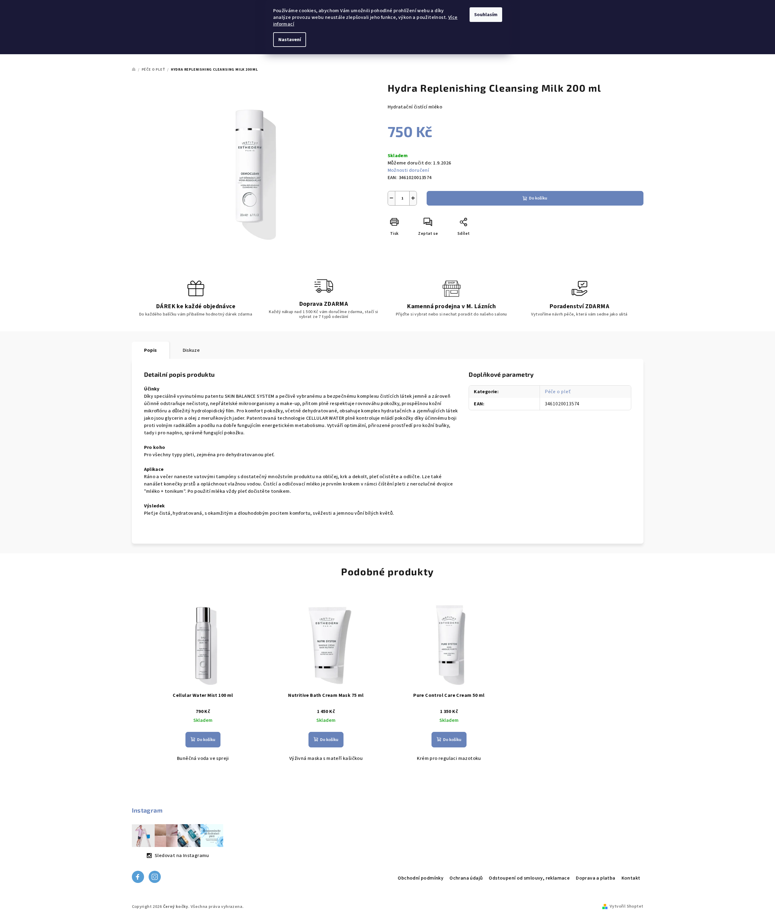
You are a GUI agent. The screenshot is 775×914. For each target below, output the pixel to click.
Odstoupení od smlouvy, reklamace (529, 878)
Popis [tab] (150, 350)
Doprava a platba (595, 878)
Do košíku (538, 198)
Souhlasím (486, 14)
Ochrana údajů (466, 878)
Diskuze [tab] (191, 350)
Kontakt (631, 878)
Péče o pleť (558, 391)
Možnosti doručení (408, 170)
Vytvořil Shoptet (626, 906)
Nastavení (289, 39)
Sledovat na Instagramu (182, 855)
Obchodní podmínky (420, 878)
